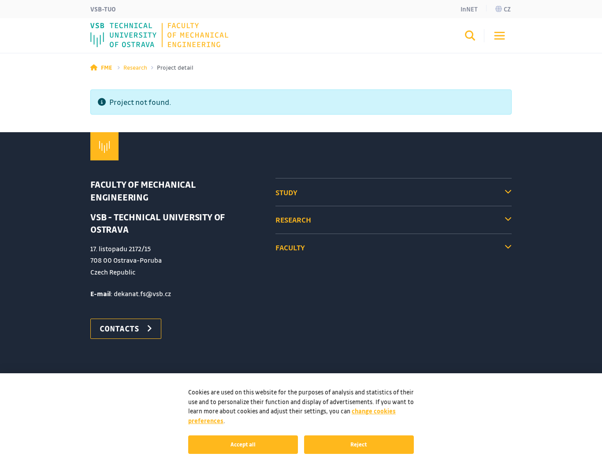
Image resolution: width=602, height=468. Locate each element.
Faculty (290, 247)
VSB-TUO (103, 9)
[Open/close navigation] (499, 36)
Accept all (243, 444)
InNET (469, 9)
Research (135, 67)
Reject (358, 444)
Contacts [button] (119, 328)
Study (286, 192)
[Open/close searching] (470, 37)
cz (507, 9)
